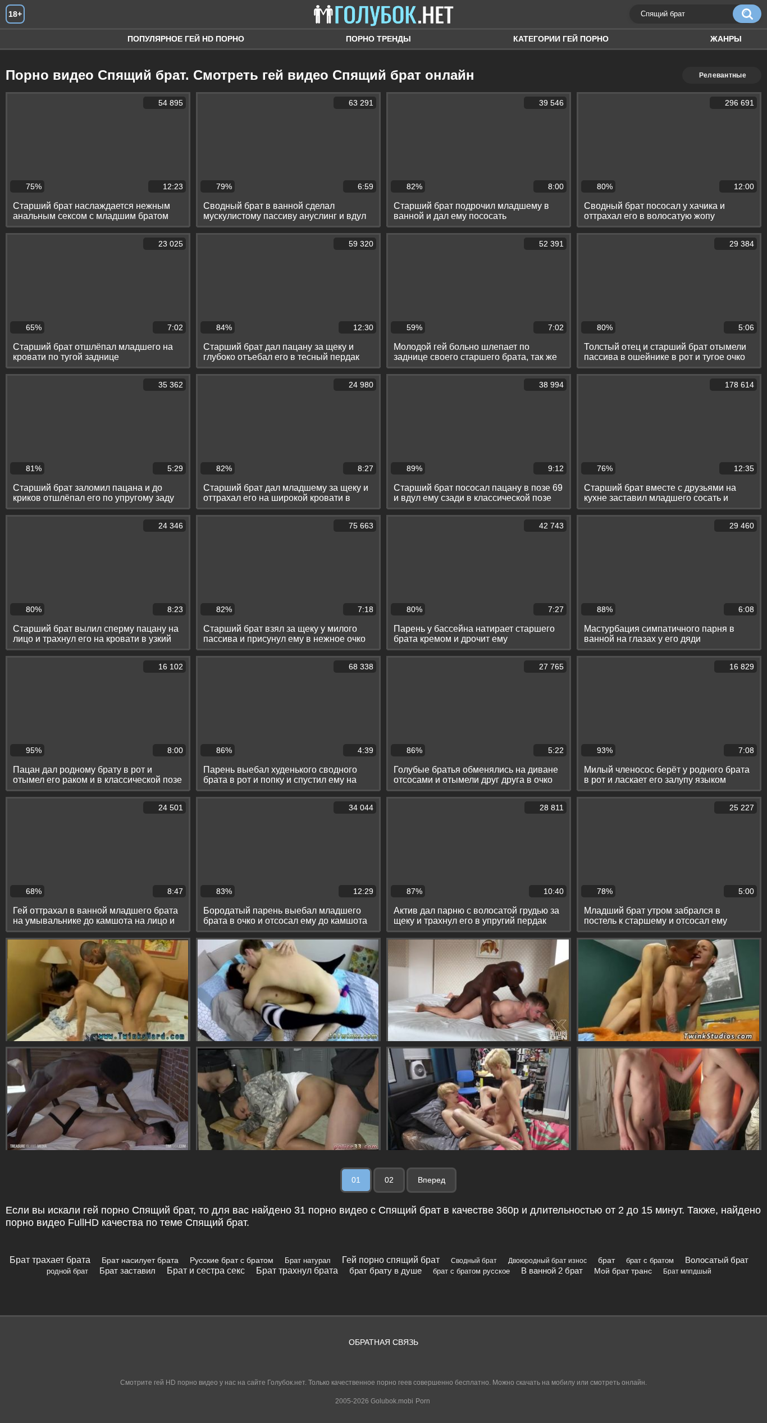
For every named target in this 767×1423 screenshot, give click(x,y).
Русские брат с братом (231, 1260)
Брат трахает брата (50, 1260)
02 (389, 1179)
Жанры (726, 38)
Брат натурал (308, 1260)
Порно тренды (378, 38)
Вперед (431, 1179)
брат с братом (650, 1260)
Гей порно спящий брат (391, 1260)
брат (606, 1260)
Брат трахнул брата (297, 1270)
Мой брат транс (623, 1270)
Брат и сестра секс (206, 1270)
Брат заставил (127, 1270)
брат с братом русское (471, 1271)
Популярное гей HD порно (185, 38)
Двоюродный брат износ (547, 1261)
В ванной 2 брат (552, 1270)
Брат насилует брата (140, 1260)
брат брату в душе (385, 1270)
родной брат (67, 1271)
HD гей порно (25, 39)
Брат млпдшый (687, 1271)
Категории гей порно (561, 38)
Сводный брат (474, 1261)
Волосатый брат (716, 1260)
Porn (423, 1401)
